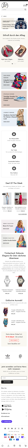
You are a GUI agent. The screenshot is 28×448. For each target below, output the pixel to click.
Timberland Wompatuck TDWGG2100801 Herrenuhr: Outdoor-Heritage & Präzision (7, 290)
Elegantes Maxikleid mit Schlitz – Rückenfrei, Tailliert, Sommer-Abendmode (7, 208)
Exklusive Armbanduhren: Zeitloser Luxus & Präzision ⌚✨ (21, 59)
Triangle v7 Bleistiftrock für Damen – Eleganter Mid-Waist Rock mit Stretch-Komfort (18, 321)
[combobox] (14, 9)
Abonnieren (7, 382)
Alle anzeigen (23, 214)
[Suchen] (20, 445)
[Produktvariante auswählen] (1, 203)
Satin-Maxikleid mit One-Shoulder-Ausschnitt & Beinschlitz (20, 208)
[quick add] (11, 192)
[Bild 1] (12, 63)
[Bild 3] (14, 63)
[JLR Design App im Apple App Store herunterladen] (14, 405)
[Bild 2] (13, 63)
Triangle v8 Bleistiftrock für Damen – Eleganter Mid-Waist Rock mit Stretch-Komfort (18, 310)
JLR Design (16, 431)
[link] (2, 446)
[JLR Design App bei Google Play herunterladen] (14, 409)
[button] (26, 5)
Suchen (25, 9)
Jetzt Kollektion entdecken (10, 29)
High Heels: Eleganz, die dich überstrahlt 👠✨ (7, 59)
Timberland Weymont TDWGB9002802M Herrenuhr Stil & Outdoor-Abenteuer (21, 290)
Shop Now (6, 85)
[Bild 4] (15, 63)
